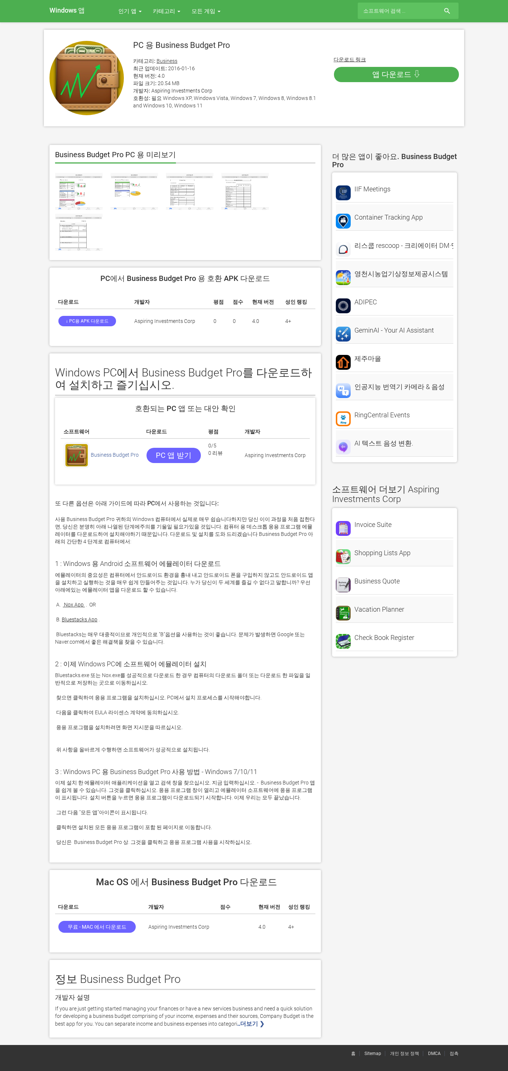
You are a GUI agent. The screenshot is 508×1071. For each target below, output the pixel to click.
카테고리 (165, 11)
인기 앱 (128, 11)
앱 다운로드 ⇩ (396, 74)
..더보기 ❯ (251, 1023)
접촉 (454, 1053)
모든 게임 (204, 11)
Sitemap (372, 1053)
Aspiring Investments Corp (181, 91)
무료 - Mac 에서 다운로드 (97, 927)
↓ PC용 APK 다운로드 (87, 321)
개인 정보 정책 (404, 1053)
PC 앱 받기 (174, 455)
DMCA (434, 1053)
